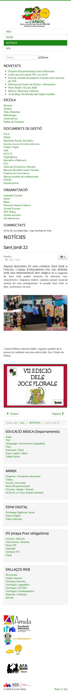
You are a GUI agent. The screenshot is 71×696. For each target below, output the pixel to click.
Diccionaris (11, 574)
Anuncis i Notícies (15, 538)
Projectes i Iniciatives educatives (23, 476)
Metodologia (10, 115)
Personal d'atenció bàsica (17, 205)
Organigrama (10, 157)
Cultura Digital (13, 515)
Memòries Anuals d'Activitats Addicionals (22, 143)
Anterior (13, 413)
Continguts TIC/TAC (16, 587)
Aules (9, 437)
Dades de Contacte (14, 121)
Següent (57, 413)
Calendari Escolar (13, 195)
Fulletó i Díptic (11, 147)
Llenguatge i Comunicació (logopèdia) (25, 443)
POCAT (8, 179)
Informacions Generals (17, 542)
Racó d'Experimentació (18, 486)
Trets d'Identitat (12, 112)
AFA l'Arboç (10, 211)
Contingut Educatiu (16, 581)
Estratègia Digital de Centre (20, 512)
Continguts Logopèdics (18, 584)
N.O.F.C (8, 153)
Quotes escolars (12, 215)
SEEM (9, 37)
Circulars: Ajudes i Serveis (20, 489)
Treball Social (13, 456)
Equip (9, 555)
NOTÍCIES (11, 42)
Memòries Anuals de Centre (18, 140)
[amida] (17, 619)
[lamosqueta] (17, 638)
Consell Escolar (12, 208)
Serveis (10, 597)
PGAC (7, 137)
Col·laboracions (12, 218)
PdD (6, 150)
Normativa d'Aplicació (15, 160)
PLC (6, 163)
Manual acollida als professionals (21, 176)
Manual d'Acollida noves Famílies (21, 170)
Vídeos (9, 479)
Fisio (8, 446)
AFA (8, 48)
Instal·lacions (11, 118)
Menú (6, 202)
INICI (8, 31)
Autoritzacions (11, 183)
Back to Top (61, 689)
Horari (7, 198)
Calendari (10, 548)
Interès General (14, 578)
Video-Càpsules (14, 519)
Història (8, 108)
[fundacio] (17, 628)
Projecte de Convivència (16, 173)
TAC (8, 440)
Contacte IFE (13, 551)
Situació (8, 105)
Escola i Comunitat (16, 482)
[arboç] (17, 684)
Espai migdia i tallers (17, 453)
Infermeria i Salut (15, 450)
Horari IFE (11, 545)
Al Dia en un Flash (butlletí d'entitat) (24, 492)
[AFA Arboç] (17, 668)
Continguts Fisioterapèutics (20, 591)
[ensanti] (13, 649)
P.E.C (7, 134)
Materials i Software (16, 594)
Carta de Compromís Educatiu (20, 166)
